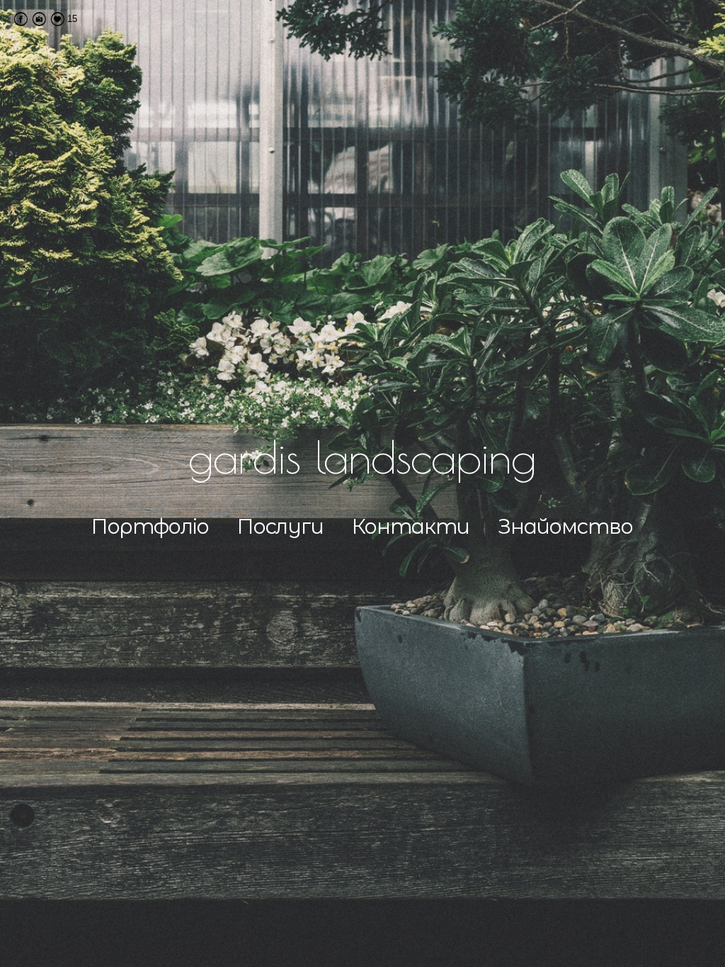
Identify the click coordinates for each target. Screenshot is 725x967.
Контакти (410, 526)
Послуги (280, 526)
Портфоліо (150, 526)
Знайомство (565, 526)
